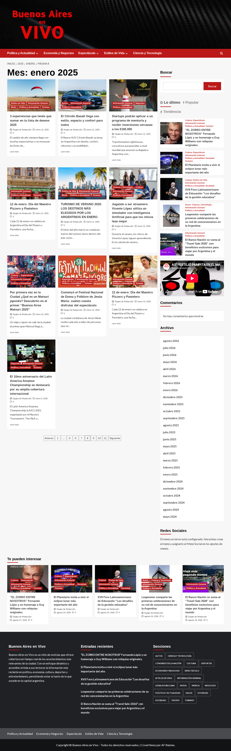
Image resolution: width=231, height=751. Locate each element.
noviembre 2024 (173, 488)
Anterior (49, 438)
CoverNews (148, 745)
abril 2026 (169, 369)
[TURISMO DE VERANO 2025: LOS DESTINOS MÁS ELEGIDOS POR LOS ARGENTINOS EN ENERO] (82, 183)
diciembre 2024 (173, 481)
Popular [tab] (191, 102)
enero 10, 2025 (42, 314)
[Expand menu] (37, 53)
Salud (189, 693)
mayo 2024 (170, 516)
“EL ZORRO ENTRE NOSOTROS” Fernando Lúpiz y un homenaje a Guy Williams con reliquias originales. (202, 137)
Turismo (46, 107)
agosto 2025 (171, 425)
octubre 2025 (171, 411)
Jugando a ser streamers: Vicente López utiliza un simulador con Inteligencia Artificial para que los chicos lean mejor (132, 212)
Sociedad (210, 158)
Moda (13, 107)
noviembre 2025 (173, 404)
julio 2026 (169, 348)
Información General (38, 103)
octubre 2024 (171, 495)
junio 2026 (169, 355)
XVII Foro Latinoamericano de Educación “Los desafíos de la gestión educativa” (203, 193)
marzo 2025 (170, 460)
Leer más (14, 151)
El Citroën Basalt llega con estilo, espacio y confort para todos (82, 120)
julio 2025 (169, 432)
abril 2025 (169, 453)
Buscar (166, 72)
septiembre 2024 (174, 502)
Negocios (140, 103)
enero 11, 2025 (144, 134)
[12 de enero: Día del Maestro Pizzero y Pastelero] (31, 183)
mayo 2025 (170, 446)
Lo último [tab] (171, 102)
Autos (65, 103)
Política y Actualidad (21, 53)
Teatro (175, 700)
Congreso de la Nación (168, 663)
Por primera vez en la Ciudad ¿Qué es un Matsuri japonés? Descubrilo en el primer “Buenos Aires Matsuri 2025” (29, 301)
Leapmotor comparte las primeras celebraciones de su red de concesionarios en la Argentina (115, 693)
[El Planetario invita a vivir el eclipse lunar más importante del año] (171, 162)
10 (99, 438)
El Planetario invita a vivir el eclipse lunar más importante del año (202, 168)
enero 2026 (170, 390)
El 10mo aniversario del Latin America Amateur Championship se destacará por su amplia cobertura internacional (31, 385)
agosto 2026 (171, 341)
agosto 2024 (171, 509)
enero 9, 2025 (42, 398)
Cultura (139, 187)
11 (105, 438)
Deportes (15, 363)
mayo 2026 (170, 362)
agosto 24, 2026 (64, 612)
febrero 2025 (171, 467)
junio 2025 (169, 439)
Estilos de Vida (114, 53)
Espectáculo (86, 53)
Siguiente (115, 438)
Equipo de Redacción (22, 130)
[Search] (221, 53)
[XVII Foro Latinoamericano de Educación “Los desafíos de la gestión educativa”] (171, 188)
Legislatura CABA (165, 685)
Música (196, 685)
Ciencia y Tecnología (147, 53)
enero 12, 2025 (42, 130)
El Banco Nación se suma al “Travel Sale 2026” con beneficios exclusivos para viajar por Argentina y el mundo (202, 247)
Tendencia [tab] (171, 112)
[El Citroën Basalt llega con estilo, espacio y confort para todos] (82, 95)
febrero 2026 (171, 383)
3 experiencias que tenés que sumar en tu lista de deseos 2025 (30, 120)
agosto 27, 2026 (20, 620)
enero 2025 (170, 474)
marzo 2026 (170, 376)
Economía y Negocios (59, 53)
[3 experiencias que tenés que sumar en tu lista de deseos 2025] (31, 95)
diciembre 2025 (173, 397)
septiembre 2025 (174, 418)
